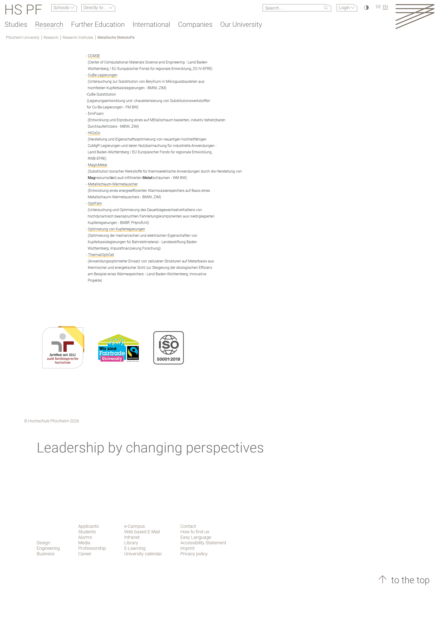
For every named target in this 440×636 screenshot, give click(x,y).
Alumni (85, 537)
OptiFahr (95, 203)
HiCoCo (94, 133)
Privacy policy (194, 553)
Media (84, 542)
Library (131, 542)
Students (87, 531)
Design (43, 542)
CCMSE (94, 56)
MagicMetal (97, 165)
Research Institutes (78, 37)
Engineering (48, 548)
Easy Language (195, 537)
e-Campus (134, 526)
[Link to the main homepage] (414, 16)
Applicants (88, 526)
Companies (195, 24)
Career (84, 553)
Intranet (132, 537)
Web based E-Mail (142, 531)
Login (345, 7)
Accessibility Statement (203, 542)
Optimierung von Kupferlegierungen (116, 229)
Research (49, 24)
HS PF (23, 9)
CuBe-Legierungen (102, 75)
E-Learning (135, 548)
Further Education (98, 24)
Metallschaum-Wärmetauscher (113, 184)
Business (46, 553)
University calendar (143, 553)
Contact (188, 526)
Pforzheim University (22, 37)
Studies (16, 24)
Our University (241, 24)
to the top (409, 580)
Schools (61, 7)
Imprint (187, 548)
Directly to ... (96, 7)
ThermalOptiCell (101, 255)
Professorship (92, 548)
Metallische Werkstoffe (116, 37)
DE (378, 6)
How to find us (194, 531)
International (151, 24)
